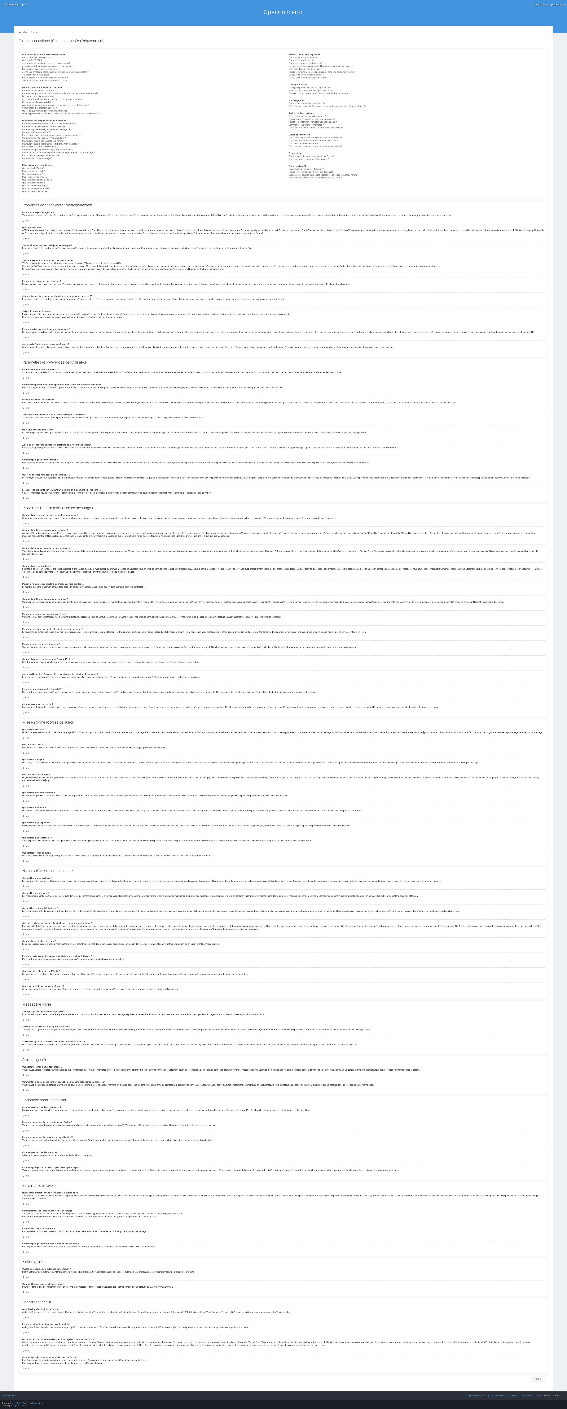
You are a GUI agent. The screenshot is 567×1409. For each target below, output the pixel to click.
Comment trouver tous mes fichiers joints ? (309, 159)
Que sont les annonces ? (33, 183)
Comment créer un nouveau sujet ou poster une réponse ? (49, 123)
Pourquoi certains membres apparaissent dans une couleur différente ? (322, 72)
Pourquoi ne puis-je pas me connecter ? (40, 69)
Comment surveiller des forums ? (304, 143)
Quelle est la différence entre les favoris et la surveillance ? (316, 137)
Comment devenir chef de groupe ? (305, 69)
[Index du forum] (283, 12)
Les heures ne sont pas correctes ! (38, 96)
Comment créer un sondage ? (36, 132)
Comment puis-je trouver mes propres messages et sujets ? (316, 127)
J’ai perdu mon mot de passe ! (36, 75)
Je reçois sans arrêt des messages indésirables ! (311, 90)
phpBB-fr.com (19, 1405)
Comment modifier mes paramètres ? (40, 90)
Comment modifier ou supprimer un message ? (44, 126)
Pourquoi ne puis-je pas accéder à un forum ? (43, 141)
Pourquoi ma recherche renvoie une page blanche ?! (313, 122)
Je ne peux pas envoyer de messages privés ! (310, 87)
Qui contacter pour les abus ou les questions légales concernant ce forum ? (323, 175)
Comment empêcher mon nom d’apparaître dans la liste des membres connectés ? (61, 93)
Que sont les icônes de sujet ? (36, 191)
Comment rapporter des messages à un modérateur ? (47, 149)
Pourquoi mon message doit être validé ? (41, 155)
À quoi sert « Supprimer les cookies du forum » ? (44, 80)
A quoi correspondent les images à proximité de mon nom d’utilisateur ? (55, 105)
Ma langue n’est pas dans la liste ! (37, 102)
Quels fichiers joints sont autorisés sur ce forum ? (311, 156)
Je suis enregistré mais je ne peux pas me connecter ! (47, 66)
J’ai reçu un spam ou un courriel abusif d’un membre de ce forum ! (319, 93)
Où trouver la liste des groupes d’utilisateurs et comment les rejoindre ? (322, 66)
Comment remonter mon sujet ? (37, 158)
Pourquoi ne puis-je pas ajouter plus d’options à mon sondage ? (51, 135)
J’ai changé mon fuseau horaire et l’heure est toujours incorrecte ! (52, 99)
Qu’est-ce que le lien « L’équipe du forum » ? (309, 78)
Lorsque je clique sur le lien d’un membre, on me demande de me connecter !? (62, 113)
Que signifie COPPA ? (32, 60)
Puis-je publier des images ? (35, 177)
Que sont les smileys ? (32, 174)
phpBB (361, 432)
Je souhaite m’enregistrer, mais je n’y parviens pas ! (46, 63)
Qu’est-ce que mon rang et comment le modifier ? (45, 111)
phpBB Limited (96, 1312)
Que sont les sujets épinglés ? (36, 185)
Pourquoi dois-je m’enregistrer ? (37, 57)
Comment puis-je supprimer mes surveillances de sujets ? (315, 146)
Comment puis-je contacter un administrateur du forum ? (315, 178)
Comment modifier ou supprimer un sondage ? (44, 138)
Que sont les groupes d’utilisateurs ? (305, 63)
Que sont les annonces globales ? (37, 180)
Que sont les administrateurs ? (303, 57)
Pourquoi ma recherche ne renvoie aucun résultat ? (312, 119)
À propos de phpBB (269, 1312)
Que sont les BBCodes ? (33, 168)
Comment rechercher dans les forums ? (307, 116)
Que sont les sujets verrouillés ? (36, 188)
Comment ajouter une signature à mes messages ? (46, 129)
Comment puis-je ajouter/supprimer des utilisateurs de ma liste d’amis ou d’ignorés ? (328, 106)
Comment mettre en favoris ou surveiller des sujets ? (313, 140)
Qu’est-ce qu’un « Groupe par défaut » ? (307, 75)
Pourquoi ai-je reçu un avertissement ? (40, 147)
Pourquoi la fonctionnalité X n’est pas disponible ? (311, 172)
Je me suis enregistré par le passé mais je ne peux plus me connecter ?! (55, 72)
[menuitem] (25, 5)
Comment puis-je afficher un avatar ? (39, 108)
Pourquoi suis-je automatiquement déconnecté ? (45, 78)
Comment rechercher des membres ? (306, 125)
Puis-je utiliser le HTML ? (33, 171)
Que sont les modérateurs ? (301, 60)
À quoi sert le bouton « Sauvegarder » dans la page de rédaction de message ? (58, 152)
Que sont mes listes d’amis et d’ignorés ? (307, 103)
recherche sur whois (197, 1342)
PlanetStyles (38, 1403)
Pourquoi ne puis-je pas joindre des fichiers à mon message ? (50, 144)
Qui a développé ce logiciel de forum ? (306, 169)
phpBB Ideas (161, 1327)
